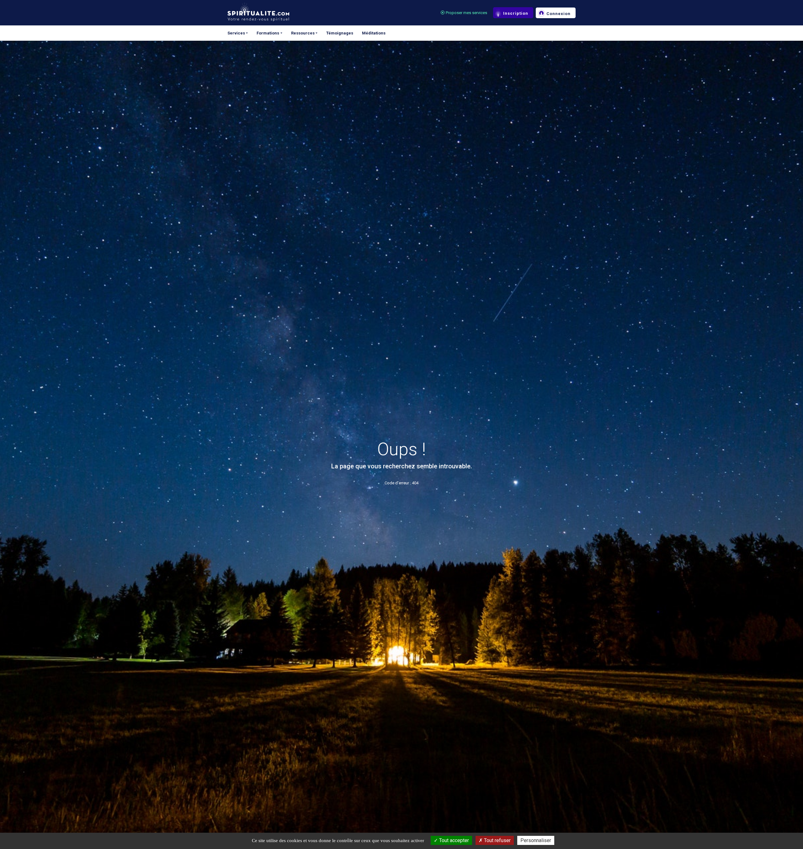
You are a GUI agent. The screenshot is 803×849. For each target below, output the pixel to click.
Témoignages (339, 33)
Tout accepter (453, 840)
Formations (268, 33)
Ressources (303, 33)
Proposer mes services (466, 12)
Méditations (374, 33)
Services (236, 33)
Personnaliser (535, 840)
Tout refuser (497, 840)
